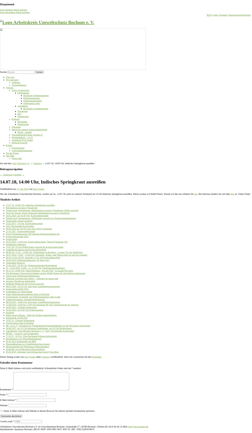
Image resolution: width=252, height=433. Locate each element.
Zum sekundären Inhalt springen (15, 12)
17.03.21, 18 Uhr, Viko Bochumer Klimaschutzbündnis (31, 336)
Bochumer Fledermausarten (36, 95)
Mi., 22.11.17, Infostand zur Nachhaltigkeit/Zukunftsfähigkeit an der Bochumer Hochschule (48, 326)
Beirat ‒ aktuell (25, 132)
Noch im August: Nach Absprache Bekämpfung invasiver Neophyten (38, 213)
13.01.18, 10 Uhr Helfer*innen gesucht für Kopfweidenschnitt (34, 247)
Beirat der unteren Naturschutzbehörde (29, 129)
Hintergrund (23, 124)
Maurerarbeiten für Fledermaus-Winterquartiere (27, 346)
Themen (9, 87)
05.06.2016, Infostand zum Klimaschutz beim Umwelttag (32, 352)
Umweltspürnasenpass (22, 150)
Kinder (9, 145)
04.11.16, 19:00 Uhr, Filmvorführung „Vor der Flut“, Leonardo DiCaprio (39, 270)
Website (3, 405)
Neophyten (23, 111)
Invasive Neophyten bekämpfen (20, 281)
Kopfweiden (11, 239)
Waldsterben (23, 116)
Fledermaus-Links (31, 103)
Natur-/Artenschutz (20, 90)
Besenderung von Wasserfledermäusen (23, 339)
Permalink (96, 357)
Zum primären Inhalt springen (13, 10)
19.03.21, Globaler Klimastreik (20, 320)
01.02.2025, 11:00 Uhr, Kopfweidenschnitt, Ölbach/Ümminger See (37, 242)
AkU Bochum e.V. (21, 163)
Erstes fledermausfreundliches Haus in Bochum (27, 294)
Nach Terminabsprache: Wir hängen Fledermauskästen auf (33, 234)
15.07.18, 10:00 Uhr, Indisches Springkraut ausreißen (30, 205)
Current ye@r (7, 421)
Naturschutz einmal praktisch (19, 221)
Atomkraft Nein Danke (22, 140)
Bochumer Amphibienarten (35, 108)
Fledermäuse (23, 93)
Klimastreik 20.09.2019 (17, 318)
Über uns (10, 77)
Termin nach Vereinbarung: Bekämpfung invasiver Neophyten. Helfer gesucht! (42, 210)
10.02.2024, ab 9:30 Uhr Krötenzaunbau (24, 310)
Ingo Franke (38, 189)
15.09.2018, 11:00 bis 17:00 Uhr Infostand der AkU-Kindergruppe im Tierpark (42, 305)
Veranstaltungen (19, 85)
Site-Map (10, 156)
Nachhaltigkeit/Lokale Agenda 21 (27, 135)
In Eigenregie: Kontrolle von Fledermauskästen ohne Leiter (33, 297)
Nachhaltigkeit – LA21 (22, 137)
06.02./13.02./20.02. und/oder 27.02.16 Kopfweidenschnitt (33, 257)
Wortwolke (17, 158)
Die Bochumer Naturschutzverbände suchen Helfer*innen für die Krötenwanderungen (45, 273)
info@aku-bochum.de (138, 426)
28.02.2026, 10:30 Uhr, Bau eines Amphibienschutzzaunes (33, 286)
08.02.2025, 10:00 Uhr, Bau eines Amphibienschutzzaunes (33, 302)
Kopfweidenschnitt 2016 (17, 289)
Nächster (18, 175)
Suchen (3, 72)
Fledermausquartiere (32, 101)
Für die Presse (12, 153)
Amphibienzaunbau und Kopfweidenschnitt (26, 250)
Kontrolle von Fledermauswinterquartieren (25, 349)
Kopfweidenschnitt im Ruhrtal (20, 323)
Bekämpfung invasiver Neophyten (21, 208)
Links (215, 15)
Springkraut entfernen (16, 244)
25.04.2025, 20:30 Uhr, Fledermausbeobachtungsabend (31, 265)
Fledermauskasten (31, 98)
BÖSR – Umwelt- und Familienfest (22, 333)
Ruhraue (16, 119)
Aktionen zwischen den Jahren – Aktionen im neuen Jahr (32, 278)
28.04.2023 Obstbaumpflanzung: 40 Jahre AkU (28, 260)
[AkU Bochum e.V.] (47, 22)
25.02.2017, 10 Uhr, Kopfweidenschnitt (24, 223)
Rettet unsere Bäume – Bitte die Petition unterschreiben (31, 315)
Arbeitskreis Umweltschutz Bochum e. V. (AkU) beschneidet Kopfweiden (40, 331)
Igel (19, 114)
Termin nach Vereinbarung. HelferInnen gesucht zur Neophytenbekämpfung (41, 218)
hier (195, 194)
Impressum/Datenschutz (240, 15)
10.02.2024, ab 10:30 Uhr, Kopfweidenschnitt (27, 215)
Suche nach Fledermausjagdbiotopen (23, 276)
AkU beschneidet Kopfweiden (20, 226)
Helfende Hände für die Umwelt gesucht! (25, 284)
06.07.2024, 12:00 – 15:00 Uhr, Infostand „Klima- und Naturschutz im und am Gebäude (46, 255)
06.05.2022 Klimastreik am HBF (21, 341)
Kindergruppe (18, 148)
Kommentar (6, 389)
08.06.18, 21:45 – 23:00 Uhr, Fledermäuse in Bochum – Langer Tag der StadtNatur (44, 252)
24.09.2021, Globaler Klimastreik (21, 307)
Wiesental (16, 127)
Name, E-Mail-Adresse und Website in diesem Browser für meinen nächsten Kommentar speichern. (49, 411)
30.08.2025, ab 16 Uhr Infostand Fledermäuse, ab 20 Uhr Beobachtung (39, 328)
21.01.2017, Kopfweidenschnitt (20, 231)
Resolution (22, 122)
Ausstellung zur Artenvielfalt (19, 291)
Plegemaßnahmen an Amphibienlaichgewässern (28, 344)
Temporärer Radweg (15, 263)
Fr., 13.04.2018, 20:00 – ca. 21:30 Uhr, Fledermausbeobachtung (35, 268)
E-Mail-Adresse (8, 400)
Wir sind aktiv (12, 80)
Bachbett (10, 312)
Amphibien (23, 106)
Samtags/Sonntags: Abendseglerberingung (25, 299)
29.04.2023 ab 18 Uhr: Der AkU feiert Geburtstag (29, 229)
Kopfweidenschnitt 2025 (17, 236)
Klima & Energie (19, 143)
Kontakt (223, 15)
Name (3, 394)
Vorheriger (6, 175)
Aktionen (16, 82)
